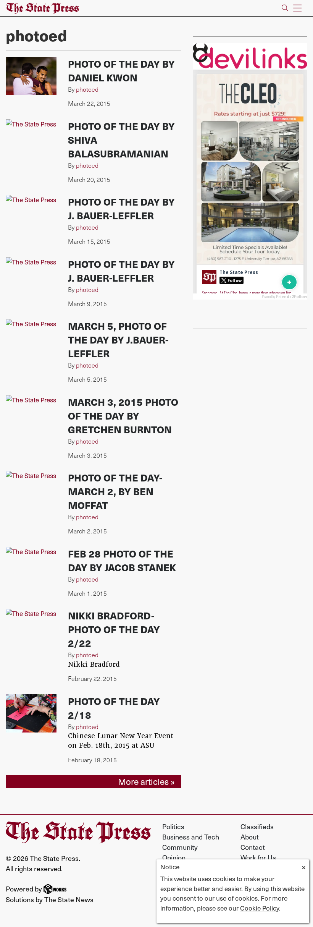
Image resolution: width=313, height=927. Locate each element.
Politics (173, 826)
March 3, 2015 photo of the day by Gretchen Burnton (123, 415)
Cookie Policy (259, 908)
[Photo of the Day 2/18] (31, 713)
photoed (87, 89)
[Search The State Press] (285, 8)
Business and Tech (190, 836)
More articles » (146, 781)
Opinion (174, 857)
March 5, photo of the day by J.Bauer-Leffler (118, 339)
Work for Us (258, 857)
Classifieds (257, 826)
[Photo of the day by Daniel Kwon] (31, 76)
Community (180, 847)
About (249, 836)
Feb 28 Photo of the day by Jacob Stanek (122, 560)
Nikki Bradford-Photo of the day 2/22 (114, 629)
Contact (252, 847)
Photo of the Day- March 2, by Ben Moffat (115, 491)
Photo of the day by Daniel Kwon (121, 70)
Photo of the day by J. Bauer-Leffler (121, 208)
